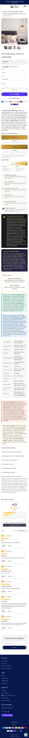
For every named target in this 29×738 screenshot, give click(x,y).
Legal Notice (4, 683)
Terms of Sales (4, 678)
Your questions (4, 693)
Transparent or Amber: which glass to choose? (13, 456)
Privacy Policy (4, 680)
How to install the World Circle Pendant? (11, 476)
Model (2, 69)
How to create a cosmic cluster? (9, 460)
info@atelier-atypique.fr (7, 707)
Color (2, 76)
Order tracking (4, 661)
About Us (3, 675)
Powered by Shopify (14, 734)
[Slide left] (3, 47)
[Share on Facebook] (10, 107)
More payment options (14, 98)
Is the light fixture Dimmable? (9, 468)
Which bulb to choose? (7, 464)
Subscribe (14, 647)
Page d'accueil (6, 11)
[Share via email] (18, 107)
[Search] (27, 6)
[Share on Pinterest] (16, 107)
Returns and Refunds (6, 668)
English (13, 724)
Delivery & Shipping (6, 666)
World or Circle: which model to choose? (11, 451)
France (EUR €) (13, 722)
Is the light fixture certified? (8, 472)
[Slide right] (26, 47)
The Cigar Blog (4, 698)
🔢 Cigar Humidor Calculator (8, 695)
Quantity (3, 83)
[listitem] (14, 2)
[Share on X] (13, 107)
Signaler (10, 545)
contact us (3, 690)
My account (4, 663)
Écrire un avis (14, 525)
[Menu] (2, 6)
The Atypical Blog (5, 700)
